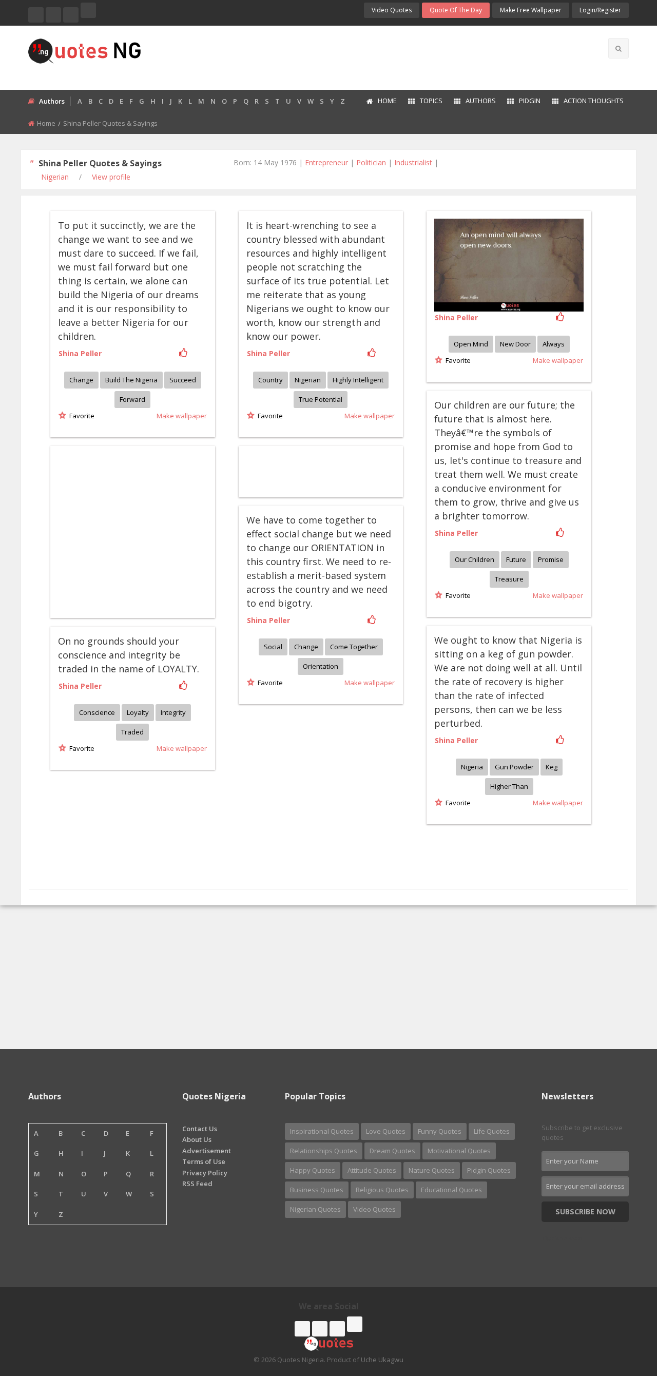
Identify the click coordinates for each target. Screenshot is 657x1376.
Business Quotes (316, 1189)
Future (516, 559)
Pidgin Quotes (489, 1170)
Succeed (182, 379)
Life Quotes (492, 1131)
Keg (551, 766)
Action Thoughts (594, 100)
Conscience (97, 712)
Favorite (80, 415)
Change (81, 379)
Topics (431, 100)
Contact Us (199, 1128)
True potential (320, 399)
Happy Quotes (312, 1170)
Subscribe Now (585, 1211)
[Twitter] (53, 15)
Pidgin (529, 100)
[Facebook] (36, 15)
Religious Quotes (382, 1189)
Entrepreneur (326, 162)
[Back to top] (623, 1312)
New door (515, 343)
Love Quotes (385, 1131)
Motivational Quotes (459, 1150)
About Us (196, 1139)
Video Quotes (392, 10)
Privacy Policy (204, 1172)
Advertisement (206, 1150)
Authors (481, 100)
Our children (474, 559)
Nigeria (472, 766)
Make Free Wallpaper (531, 10)
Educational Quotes (451, 1189)
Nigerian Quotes (315, 1209)
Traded (132, 732)
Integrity (173, 712)
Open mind (471, 343)
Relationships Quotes (323, 1150)
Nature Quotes (432, 1170)
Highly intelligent (358, 379)
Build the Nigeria (131, 379)
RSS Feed (197, 1183)
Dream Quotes (392, 1150)
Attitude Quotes (371, 1170)
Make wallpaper (182, 415)
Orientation (320, 666)
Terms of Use (203, 1161)
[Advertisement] (369, 56)
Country (270, 379)
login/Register (600, 10)
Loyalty (138, 712)
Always (554, 343)
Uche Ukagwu (382, 1359)
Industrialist (413, 162)
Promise (551, 559)
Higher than (509, 786)
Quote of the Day (456, 10)
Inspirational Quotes (322, 1131)
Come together (354, 646)
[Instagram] (71, 15)
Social (273, 646)
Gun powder (514, 766)
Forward (132, 399)
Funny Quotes (439, 1131)
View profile (111, 177)
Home (387, 100)
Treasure (509, 579)
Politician (371, 162)
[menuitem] (381, 101)
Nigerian (55, 177)
